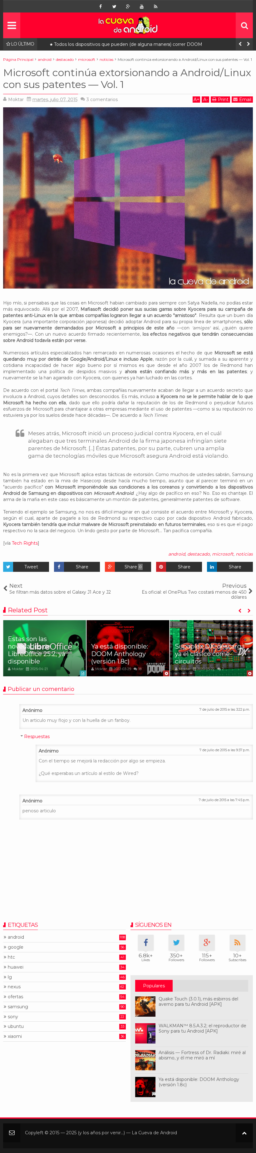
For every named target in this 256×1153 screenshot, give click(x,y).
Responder (18, 703)
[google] (128, 6)
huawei (15, 967)
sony (13, 1016)
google (15, 947)
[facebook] (100, 6)
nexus (14, 987)
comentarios (102, 99)
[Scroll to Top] (244, 1132)
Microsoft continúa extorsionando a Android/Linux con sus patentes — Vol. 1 (127, 78)
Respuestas (37, 736)
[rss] (155, 6)
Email (245, 99)
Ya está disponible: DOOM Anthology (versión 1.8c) (119, 654)
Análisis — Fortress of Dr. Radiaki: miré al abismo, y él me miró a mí (202, 1055)
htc (11, 957)
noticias (244, 554)
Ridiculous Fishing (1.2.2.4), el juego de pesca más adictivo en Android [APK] (136, 44)
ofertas (15, 997)
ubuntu (16, 1026)
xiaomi (15, 1036)
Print (223, 99)
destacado (198, 554)
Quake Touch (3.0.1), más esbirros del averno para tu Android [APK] (198, 1001)
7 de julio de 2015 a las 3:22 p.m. (224, 709)
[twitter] (114, 6)
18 (139, 669)
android (176, 554)
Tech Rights (25, 543)
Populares (154, 986)
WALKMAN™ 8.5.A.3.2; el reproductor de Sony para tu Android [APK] (202, 1028)
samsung (18, 1006)
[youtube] (141, 6)
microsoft (223, 554)
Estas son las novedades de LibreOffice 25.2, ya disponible (36, 650)
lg (10, 977)
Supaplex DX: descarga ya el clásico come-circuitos (210, 654)
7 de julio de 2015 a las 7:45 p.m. (224, 800)
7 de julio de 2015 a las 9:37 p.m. (224, 750)
